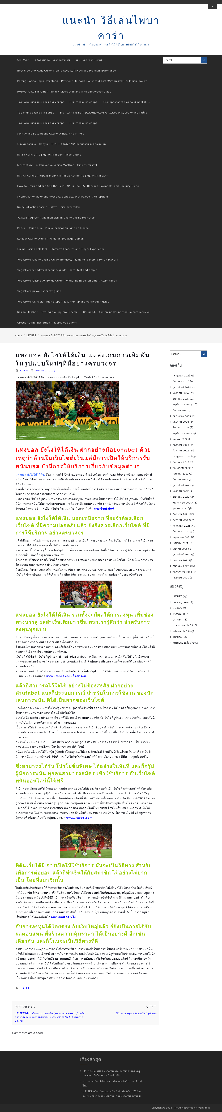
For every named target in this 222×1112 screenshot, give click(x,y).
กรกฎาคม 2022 (181, 456)
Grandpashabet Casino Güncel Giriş (126, 102)
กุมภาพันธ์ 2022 (182, 485)
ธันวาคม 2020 (181, 566)
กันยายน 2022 (181, 444)
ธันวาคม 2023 (181, 398)
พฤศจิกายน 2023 (182, 404)
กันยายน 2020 (181, 577)
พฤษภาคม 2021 (181, 537)
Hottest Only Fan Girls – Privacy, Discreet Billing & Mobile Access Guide (64, 91)
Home (18, 335)
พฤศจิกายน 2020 (182, 571)
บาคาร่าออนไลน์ (182, 625)
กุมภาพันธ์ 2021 (182, 554)
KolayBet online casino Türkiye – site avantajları (48, 207)
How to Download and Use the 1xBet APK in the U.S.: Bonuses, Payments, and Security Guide (78, 186)
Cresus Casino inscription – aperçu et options (47, 322)
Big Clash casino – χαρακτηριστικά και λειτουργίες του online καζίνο (103, 112)
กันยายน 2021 (181, 514)
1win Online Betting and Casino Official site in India (50, 133)
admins (24, 370)
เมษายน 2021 (180, 543)
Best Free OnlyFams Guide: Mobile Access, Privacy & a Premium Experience (66, 70)
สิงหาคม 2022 (181, 450)
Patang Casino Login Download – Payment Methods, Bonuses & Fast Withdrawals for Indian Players (82, 81)
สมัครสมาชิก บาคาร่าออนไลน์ (52, 60)
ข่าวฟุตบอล (179, 613)
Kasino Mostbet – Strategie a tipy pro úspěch (47, 312)
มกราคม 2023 (181, 421)
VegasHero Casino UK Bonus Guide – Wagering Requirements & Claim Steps (67, 280)
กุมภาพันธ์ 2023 (182, 416)
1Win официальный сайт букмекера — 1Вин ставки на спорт (57, 102)
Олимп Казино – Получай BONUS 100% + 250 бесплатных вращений (61, 144)
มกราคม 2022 (181, 491)
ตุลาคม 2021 (180, 508)
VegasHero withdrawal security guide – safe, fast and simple (57, 270)
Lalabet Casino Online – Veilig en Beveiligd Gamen (50, 238)
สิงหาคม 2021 (181, 519)
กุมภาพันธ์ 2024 (182, 387)
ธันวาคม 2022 (181, 427)
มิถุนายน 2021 (181, 531)
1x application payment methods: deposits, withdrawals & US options (62, 196)
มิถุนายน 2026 (181, 381)
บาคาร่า (177, 619)
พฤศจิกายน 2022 (182, 433)
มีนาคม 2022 (180, 479)
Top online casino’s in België (35, 112)
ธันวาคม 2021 (181, 496)
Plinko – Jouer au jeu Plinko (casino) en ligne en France (53, 228)
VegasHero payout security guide (39, 291)
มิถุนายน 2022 (181, 462)
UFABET (31, 335)
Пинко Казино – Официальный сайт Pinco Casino (49, 154)
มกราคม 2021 (181, 560)
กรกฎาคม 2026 (182, 375)
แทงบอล (177, 637)
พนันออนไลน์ (180, 631)
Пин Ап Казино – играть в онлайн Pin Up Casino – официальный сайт (62, 175)
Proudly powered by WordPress (192, 1107)
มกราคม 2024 (181, 393)
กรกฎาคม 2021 (181, 525)
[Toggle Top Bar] (212, 6)
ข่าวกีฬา (177, 608)
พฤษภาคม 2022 (182, 468)
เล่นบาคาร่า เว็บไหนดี (89, 60)
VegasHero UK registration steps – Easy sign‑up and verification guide (63, 301)
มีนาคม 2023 (180, 410)
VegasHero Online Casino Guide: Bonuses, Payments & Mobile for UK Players (67, 259)
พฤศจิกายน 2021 (182, 502)
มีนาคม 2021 (180, 548)
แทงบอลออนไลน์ (182, 642)
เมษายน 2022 (181, 473)
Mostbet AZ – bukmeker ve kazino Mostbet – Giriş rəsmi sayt (57, 165)
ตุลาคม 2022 (180, 439)
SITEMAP (23, 60)
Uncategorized (181, 602)
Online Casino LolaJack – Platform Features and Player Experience (61, 249)
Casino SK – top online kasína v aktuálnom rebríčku (116, 312)
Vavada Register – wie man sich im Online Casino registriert (56, 217)
